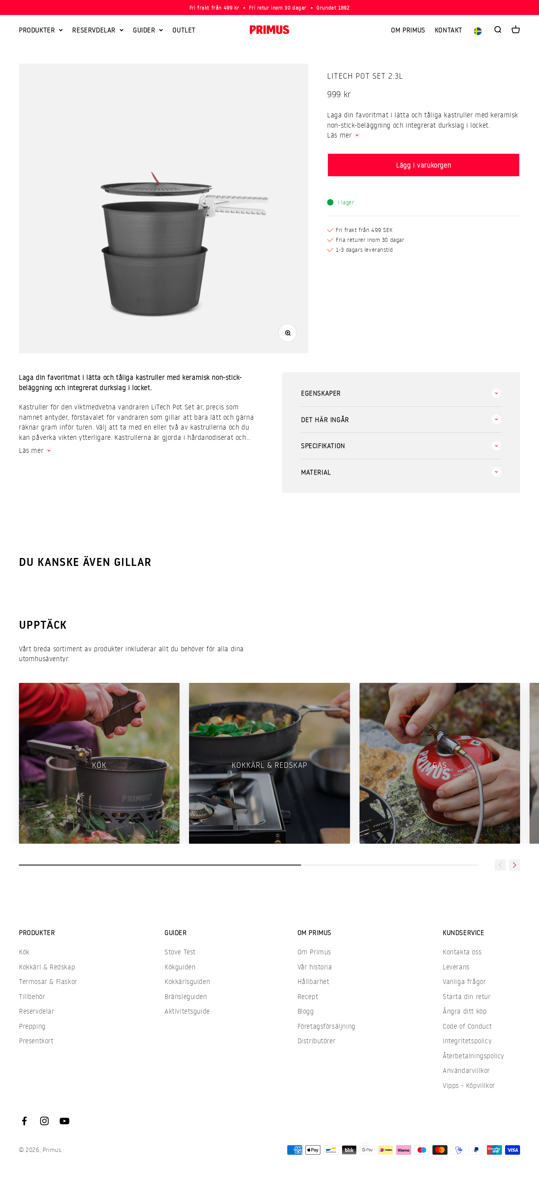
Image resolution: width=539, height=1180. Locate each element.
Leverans (456, 967)
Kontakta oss (462, 952)
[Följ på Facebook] (24, 1121)
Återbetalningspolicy (473, 1056)
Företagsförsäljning (327, 1026)
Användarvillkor (466, 1070)
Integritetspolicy (467, 1041)
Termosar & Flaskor (48, 981)
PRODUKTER (37, 30)
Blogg (306, 1011)
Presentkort (36, 1041)
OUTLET (184, 30)
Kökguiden (180, 967)
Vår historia (315, 967)
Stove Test (180, 952)
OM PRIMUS (408, 30)
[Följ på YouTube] (64, 1121)
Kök (24, 952)
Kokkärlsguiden (187, 981)
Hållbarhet (313, 981)
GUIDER (144, 30)
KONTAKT (448, 30)
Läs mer (339, 135)
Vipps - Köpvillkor (469, 1085)
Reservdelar (36, 1011)
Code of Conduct (467, 1026)
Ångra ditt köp (465, 1011)
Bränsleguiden (186, 996)
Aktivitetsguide (187, 1011)
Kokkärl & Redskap (47, 967)
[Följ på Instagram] (44, 1121)
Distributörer (317, 1041)
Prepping (32, 1026)
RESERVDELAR (94, 30)
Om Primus (314, 952)
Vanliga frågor (464, 981)
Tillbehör (32, 996)
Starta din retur (467, 996)
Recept (308, 996)
